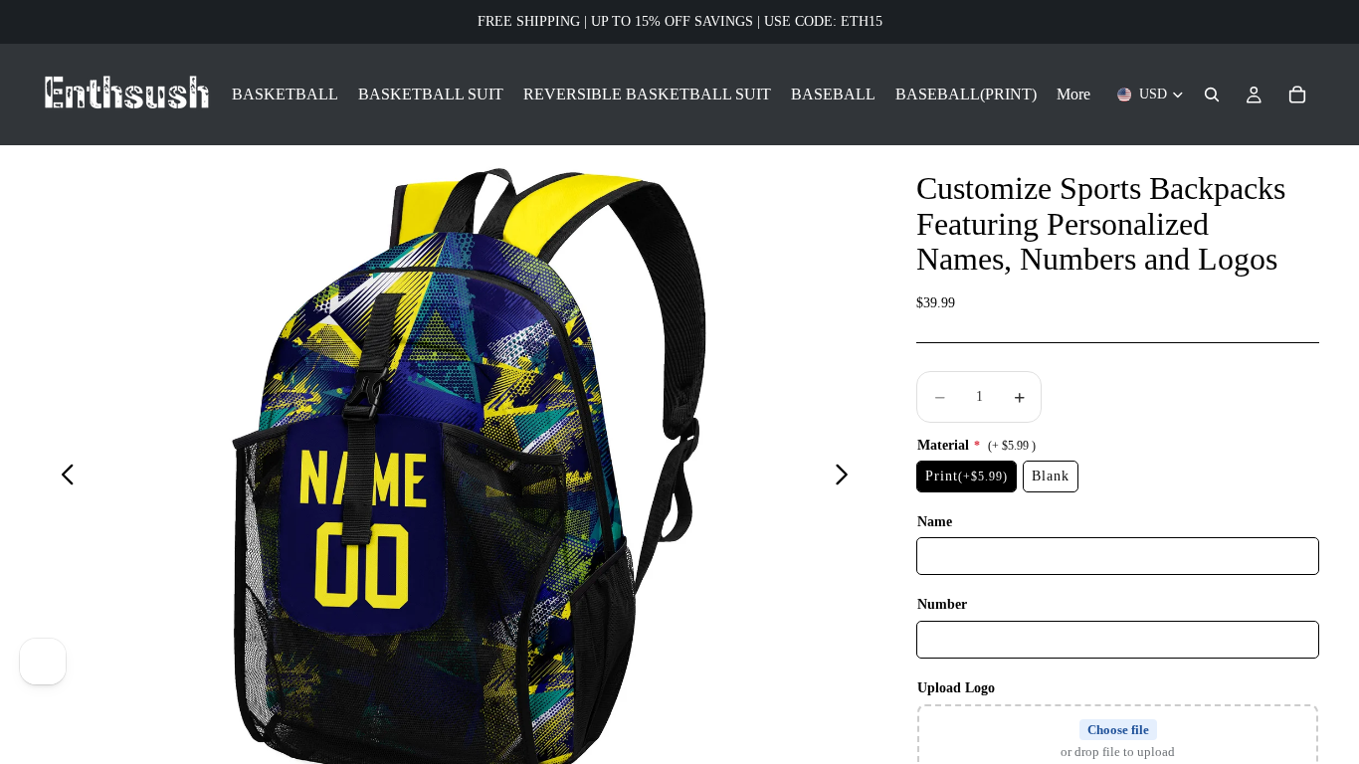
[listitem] (1073, 94)
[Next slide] (847, 477)
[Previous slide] (62, 477)
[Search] (1212, 94)
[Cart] (1297, 94)
